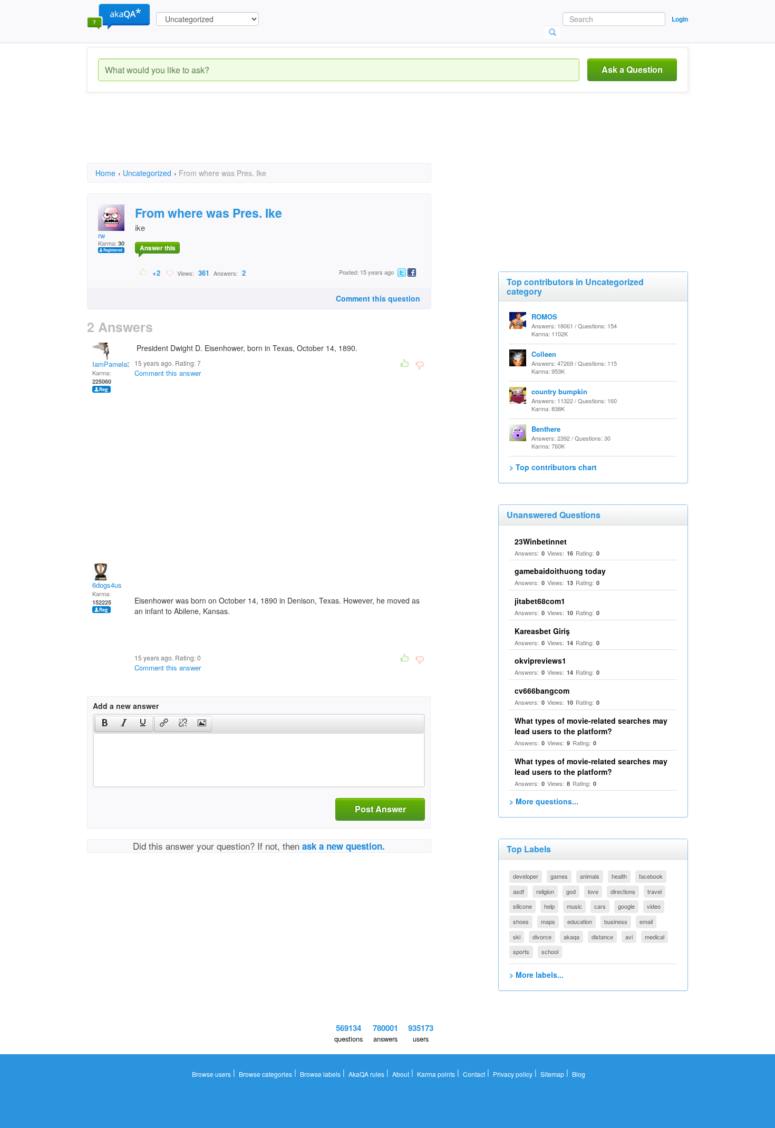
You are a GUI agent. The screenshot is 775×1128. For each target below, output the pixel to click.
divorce (541, 936)
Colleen (543, 354)
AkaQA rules (366, 1073)
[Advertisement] (279, 137)
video (654, 906)
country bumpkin (559, 391)
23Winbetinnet (541, 541)
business (615, 921)
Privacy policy (512, 1073)
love (593, 891)
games (559, 876)
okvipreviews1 (540, 660)
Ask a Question (632, 69)
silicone (522, 906)
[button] (104, 724)
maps (548, 921)
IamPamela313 (115, 364)
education (579, 921)
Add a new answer (126, 706)
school (549, 951)
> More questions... (543, 801)
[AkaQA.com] (118, 16)
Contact (474, 1073)
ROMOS (544, 317)
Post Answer (380, 809)
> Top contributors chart (553, 467)
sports (521, 951)
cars (600, 906)
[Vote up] (143, 272)
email (646, 921)
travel (654, 891)
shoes (521, 921)
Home (105, 173)
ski (516, 936)
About (400, 1073)
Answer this (158, 247)
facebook (651, 876)
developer (525, 876)
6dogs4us (107, 585)
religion (545, 891)
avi (629, 936)
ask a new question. (343, 846)
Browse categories (265, 1073)
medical (654, 936)
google (626, 906)
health (619, 876)
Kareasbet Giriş (542, 631)
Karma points (436, 1073)
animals (589, 876)
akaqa (571, 936)
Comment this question (378, 298)
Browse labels (320, 1073)
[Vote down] (169, 272)
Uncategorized (147, 173)
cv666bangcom (542, 690)
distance (602, 936)
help (549, 906)
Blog (578, 1073)
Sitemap (552, 1073)
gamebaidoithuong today (560, 571)
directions (623, 891)
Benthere (545, 429)
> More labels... (536, 974)
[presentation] (104, 723)
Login (680, 19)
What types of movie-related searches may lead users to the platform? (591, 725)
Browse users (211, 1073)
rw (101, 235)
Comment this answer (167, 373)
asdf (518, 891)
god (571, 891)
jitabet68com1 (540, 601)
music (574, 906)
